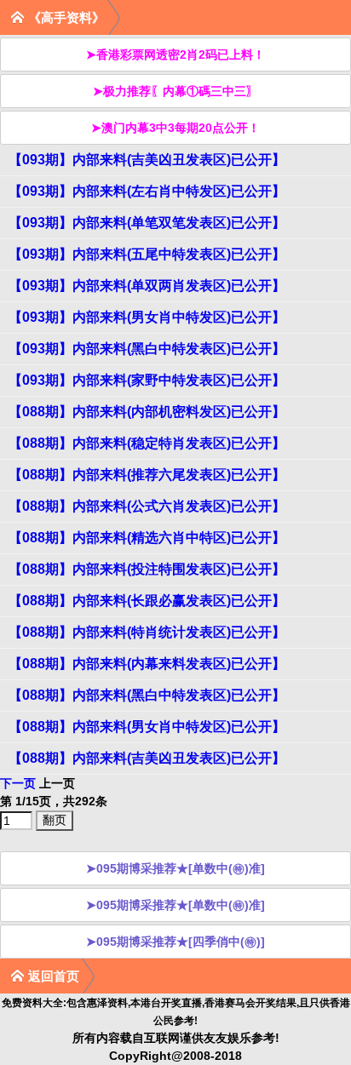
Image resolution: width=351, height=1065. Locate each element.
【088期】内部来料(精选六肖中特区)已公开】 (147, 537)
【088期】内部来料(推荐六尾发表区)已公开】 (147, 474)
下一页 (18, 783)
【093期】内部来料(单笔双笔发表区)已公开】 (147, 222)
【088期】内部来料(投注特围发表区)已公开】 (147, 569)
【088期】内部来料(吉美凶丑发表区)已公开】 (147, 758)
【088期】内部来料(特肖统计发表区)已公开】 (147, 632)
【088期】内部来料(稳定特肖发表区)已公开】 (147, 443)
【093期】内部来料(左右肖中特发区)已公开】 (147, 191)
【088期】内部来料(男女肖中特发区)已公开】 (147, 726)
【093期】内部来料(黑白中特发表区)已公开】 (147, 348)
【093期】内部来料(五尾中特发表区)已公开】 (147, 254)
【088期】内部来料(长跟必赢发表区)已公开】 (147, 600)
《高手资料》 (66, 17)
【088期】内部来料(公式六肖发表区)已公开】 (147, 506)
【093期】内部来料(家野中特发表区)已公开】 (147, 380)
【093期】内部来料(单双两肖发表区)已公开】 (147, 285)
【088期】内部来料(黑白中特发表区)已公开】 (147, 695)
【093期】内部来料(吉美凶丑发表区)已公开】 (147, 159)
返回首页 (53, 976)
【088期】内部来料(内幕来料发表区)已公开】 (147, 663)
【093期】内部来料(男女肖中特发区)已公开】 (147, 317)
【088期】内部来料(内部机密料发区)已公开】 (147, 411)
